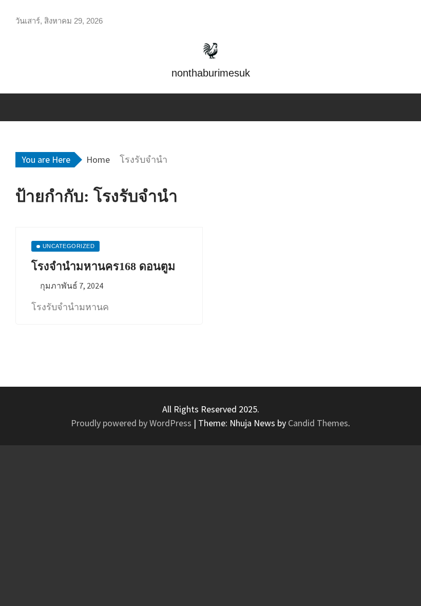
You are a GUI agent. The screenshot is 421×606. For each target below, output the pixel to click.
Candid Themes (318, 423)
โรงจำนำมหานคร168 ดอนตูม (103, 266)
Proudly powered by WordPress (132, 423)
